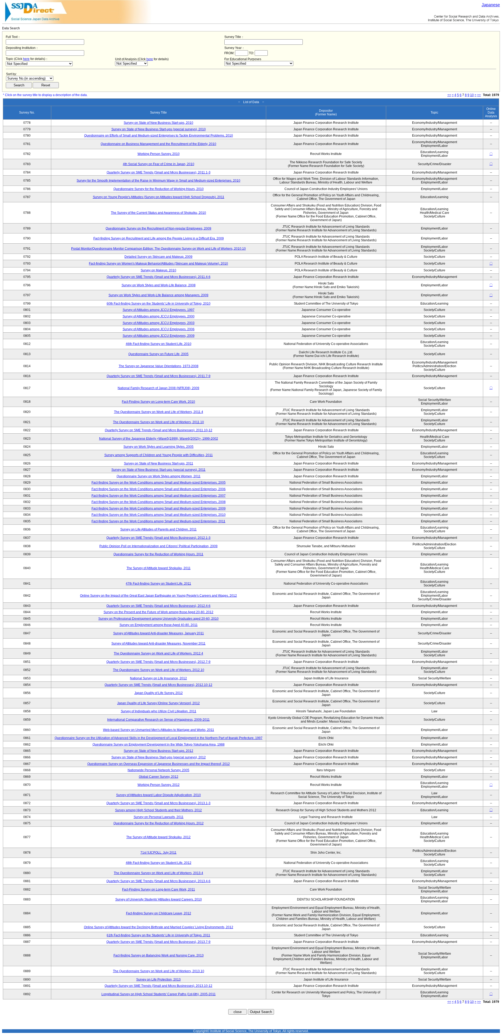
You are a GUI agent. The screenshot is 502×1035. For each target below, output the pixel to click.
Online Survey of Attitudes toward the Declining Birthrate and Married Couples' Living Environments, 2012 (158, 927)
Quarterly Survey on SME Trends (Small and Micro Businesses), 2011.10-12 (158, 430)
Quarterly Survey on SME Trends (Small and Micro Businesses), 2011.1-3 (158, 172)
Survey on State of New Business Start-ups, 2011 (158, 463)
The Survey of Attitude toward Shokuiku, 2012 (158, 837)
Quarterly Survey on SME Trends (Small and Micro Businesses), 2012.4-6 (158, 606)
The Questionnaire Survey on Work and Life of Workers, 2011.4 (158, 412)
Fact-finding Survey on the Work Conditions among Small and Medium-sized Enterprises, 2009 (159, 508)
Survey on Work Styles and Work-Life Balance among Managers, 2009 (158, 295)
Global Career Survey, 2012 (158, 777)
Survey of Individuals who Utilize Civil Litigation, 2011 (158, 711)
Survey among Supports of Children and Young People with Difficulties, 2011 (158, 455)
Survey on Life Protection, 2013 (158, 979)
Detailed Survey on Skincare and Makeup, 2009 (158, 257)
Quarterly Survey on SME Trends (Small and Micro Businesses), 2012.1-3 (158, 538)
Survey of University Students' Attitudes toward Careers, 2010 (158, 899)
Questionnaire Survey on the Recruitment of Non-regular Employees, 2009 (158, 228)
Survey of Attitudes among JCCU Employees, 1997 (159, 310)
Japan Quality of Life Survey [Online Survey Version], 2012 (158, 703)
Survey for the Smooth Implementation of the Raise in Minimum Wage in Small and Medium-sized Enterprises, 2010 (158, 180)
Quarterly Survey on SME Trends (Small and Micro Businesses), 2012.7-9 (158, 662)
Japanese (491, 5)
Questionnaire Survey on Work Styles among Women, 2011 (159, 476)
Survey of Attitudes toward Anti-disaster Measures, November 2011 (158, 643)
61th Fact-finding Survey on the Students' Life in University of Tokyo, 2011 (158, 935)
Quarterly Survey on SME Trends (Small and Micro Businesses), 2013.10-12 (158, 986)
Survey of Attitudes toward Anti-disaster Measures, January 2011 (158, 633)
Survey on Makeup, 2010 (158, 270)
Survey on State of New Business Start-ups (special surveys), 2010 (158, 129)
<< (449, 95)
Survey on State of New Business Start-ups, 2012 (158, 751)
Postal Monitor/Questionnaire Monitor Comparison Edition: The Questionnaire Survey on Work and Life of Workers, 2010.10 (158, 248)
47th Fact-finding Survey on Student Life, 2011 (158, 583)
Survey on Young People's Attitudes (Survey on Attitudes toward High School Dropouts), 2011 (158, 197)
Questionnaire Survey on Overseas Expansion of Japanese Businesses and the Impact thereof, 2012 (158, 764)
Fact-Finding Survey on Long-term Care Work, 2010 (158, 402)
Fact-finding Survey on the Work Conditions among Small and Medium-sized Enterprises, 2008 (159, 502)
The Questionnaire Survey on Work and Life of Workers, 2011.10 (158, 422)
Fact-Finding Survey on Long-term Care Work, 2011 (158, 889)
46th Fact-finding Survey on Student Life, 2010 (158, 344)
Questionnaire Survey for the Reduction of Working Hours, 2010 (158, 189)
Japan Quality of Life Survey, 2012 (158, 693)
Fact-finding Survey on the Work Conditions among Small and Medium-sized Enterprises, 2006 (159, 489)
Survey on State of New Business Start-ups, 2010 (158, 123)
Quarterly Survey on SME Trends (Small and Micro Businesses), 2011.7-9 (158, 376)
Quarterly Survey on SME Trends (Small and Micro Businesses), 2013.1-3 (158, 803)
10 (472, 95)
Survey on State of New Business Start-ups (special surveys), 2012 (158, 757)
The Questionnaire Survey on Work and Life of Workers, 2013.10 (158, 971)
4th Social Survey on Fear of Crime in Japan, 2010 (158, 164)
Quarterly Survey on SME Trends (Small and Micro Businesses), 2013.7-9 (158, 942)
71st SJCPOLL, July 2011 (158, 852)
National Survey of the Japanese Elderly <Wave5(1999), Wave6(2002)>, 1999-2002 (158, 438)
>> (479, 95)
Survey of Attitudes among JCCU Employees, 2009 (159, 336)
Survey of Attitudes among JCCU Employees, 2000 (159, 316)
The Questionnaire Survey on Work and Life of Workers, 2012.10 (158, 670)
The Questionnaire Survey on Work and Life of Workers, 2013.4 (158, 873)
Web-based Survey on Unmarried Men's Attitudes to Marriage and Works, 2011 (158, 730)
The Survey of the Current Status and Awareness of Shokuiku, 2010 (158, 213)
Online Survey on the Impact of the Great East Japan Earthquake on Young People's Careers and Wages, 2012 (158, 595)
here (26, 59)
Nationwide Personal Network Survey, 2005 (158, 770)
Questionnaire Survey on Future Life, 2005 (158, 354)
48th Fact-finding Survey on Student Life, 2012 (158, 863)
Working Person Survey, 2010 (159, 154)
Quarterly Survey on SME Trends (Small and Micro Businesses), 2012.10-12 (158, 685)
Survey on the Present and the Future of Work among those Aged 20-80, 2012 (158, 612)
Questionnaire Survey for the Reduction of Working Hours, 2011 (158, 554)
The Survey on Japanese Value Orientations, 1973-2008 (158, 366)
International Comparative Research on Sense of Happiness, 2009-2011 (158, 719)
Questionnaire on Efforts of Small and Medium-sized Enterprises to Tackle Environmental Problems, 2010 (158, 135)
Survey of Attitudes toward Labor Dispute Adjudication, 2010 (158, 795)
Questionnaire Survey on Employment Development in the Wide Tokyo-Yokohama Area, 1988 (159, 744)
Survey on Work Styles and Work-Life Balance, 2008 (159, 285)
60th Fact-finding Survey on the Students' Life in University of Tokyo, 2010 (158, 303)
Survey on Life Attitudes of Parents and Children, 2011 (158, 529)
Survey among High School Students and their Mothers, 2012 (158, 810)
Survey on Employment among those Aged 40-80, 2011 (158, 625)
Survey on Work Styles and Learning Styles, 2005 (158, 447)
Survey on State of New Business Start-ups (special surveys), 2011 (158, 470)
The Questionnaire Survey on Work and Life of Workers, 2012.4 (158, 653)
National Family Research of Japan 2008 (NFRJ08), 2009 (158, 388)
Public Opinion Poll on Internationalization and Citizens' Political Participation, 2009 (158, 546)
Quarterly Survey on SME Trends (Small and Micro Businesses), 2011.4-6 (158, 277)
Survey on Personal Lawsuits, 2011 (159, 817)
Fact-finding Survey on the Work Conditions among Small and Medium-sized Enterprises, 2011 (158, 521)
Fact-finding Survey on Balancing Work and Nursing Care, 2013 (158, 955)
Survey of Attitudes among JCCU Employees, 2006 (159, 329)
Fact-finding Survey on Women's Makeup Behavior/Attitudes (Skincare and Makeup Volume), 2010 (158, 263)
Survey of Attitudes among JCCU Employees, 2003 (159, 323)
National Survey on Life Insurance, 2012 (158, 678)
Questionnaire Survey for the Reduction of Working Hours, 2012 (158, 823)
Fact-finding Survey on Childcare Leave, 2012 (158, 913)
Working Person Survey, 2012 (159, 785)
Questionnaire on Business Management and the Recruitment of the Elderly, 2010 (158, 144)
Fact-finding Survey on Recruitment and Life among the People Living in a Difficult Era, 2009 (158, 238)
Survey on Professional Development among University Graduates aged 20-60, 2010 (158, 618)
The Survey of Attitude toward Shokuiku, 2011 (159, 568)
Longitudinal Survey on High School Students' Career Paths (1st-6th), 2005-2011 (158, 994)
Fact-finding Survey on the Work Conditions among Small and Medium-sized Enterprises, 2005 (159, 482)
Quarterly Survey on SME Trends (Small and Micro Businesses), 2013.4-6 (158, 881)
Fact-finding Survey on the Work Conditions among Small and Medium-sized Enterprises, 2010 (159, 515)
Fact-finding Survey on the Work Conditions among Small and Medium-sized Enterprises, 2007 (159, 495)
